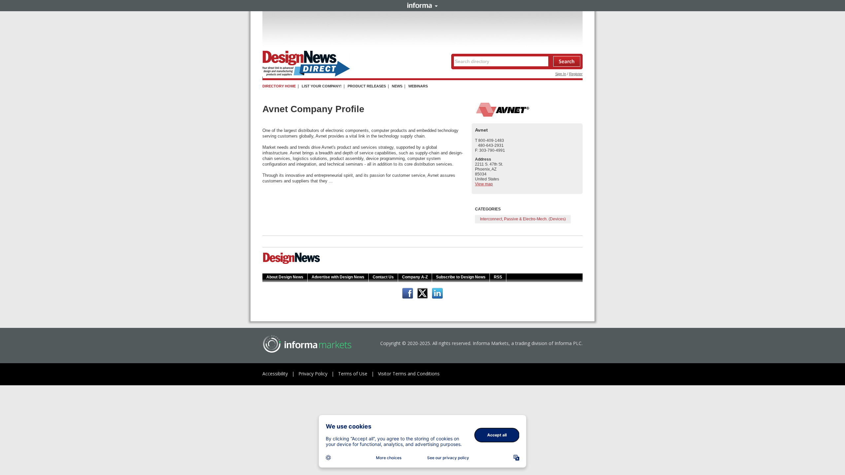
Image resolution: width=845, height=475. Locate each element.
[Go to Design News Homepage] (291, 263)
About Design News (284, 277)
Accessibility (275, 373)
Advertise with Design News (338, 277)
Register (576, 74)
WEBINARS (418, 86)
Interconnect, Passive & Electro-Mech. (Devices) (523, 219)
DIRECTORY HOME (279, 86)
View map (484, 184)
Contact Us (383, 277)
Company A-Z (415, 277)
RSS (498, 277)
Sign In (560, 74)
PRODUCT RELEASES (367, 86)
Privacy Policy (312, 373)
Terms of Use (352, 373)
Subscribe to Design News (461, 277)
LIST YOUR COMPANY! (322, 86)
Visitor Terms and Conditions (409, 373)
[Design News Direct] (306, 75)
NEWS (397, 86)
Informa (422, 5)
